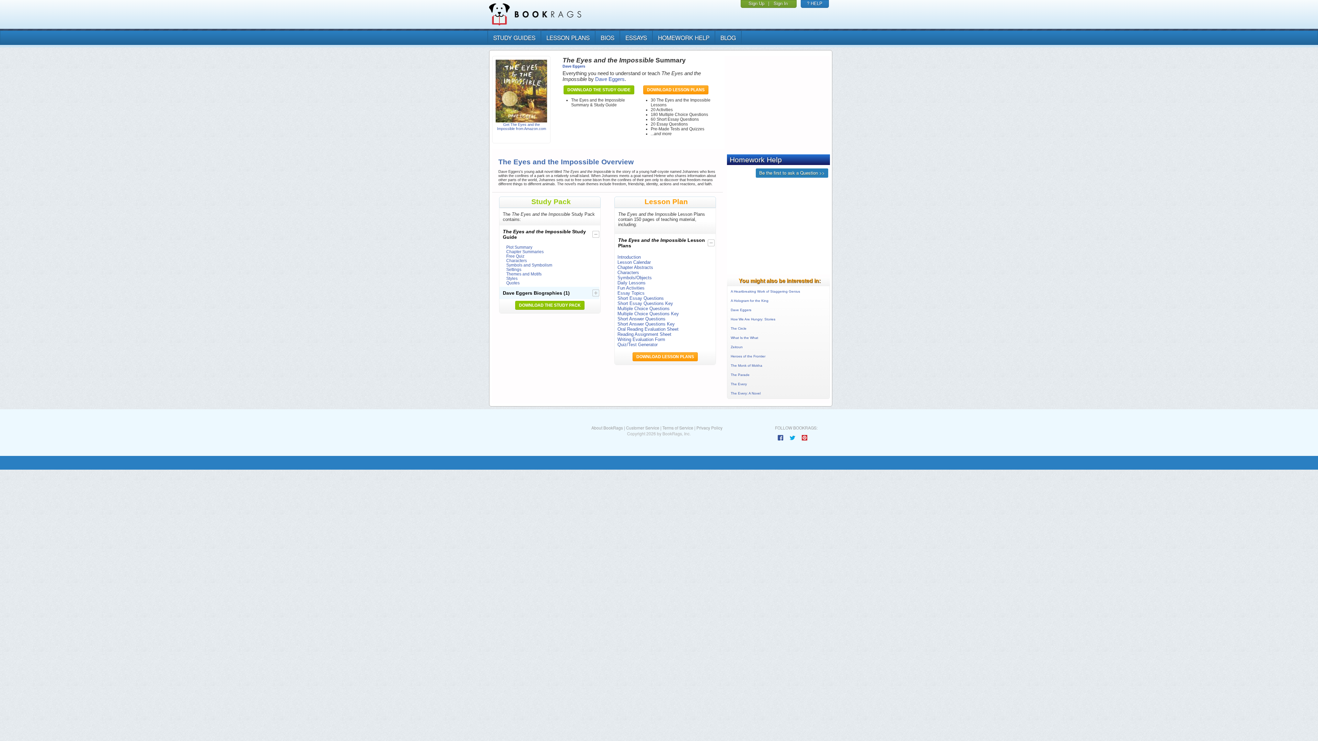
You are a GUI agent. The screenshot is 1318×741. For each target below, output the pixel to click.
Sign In (781, 3)
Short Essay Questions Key (645, 303)
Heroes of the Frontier (748, 356)
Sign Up (756, 3)
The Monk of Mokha (746, 365)
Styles (512, 278)
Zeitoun (737, 347)
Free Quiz (515, 256)
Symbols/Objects (634, 277)
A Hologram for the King (749, 301)
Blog (728, 37)
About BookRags (607, 428)
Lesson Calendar (634, 262)
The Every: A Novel (746, 393)
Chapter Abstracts (635, 267)
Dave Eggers (574, 66)
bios (607, 37)
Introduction (629, 257)
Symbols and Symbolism (529, 265)
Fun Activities (631, 288)
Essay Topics (631, 293)
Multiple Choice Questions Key (648, 313)
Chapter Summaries (525, 251)
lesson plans (568, 37)
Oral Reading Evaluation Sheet (648, 329)
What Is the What (744, 338)
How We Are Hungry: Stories (753, 319)
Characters (516, 260)
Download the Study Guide (599, 89)
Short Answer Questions (641, 318)
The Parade (740, 375)
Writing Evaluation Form (641, 339)
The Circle (739, 328)
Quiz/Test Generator (637, 344)
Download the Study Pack (550, 305)
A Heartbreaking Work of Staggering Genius (765, 291)
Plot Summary (519, 247)
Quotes (513, 283)
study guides (514, 37)
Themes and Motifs (524, 274)
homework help (683, 37)
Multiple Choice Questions (643, 308)
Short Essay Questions (640, 298)
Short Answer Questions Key (646, 324)
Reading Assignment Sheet (644, 334)
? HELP (814, 3)
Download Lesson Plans (676, 89)
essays (636, 37)
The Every (739, 384)
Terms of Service (677, 428)
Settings (513, 269)
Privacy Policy (709, 428)
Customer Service (642, 428)
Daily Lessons (631, 282)
